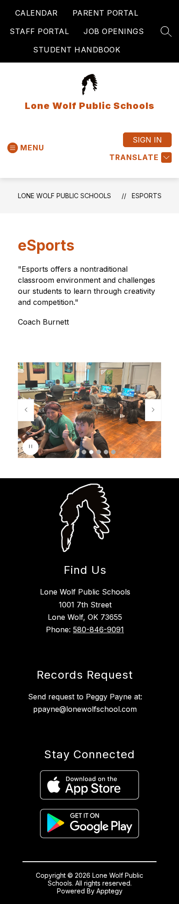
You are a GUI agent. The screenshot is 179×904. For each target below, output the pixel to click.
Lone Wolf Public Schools (64, 196)
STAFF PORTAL (39, 31)
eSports (147, 196)
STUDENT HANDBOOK (76, 49)
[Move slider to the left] (26, 410)
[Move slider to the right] (153, 410)
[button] (84, 452)
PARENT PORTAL (106, 12)
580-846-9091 (98, 629)
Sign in (147, 139)
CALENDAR (36, 12)
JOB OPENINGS (114, 31)
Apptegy (109, 891)
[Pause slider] (30, 447)
